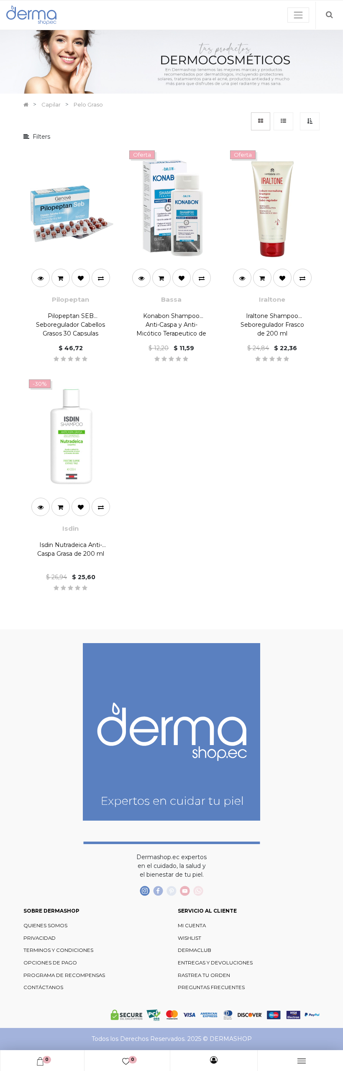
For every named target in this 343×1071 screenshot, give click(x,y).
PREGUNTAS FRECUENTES (211, 987)
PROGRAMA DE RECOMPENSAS (64, 975)
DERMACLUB (194, 950)
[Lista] (283, 121)
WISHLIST (189, 938)
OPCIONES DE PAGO (50, 963)
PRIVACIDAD (39, 938)
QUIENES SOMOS (45, 926)
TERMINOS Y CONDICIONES (58, 950)
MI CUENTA (192, 926)
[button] (310, 121)
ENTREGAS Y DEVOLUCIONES (215, 963)
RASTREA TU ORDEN (204, 975)
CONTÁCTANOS (43, 987)
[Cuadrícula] (260, 121)
